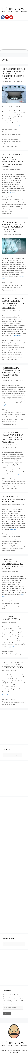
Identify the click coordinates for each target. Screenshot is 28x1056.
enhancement (11, 204)
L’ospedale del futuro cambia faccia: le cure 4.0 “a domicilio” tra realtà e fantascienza (14, 227)
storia (14, 209)
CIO (22, 199)
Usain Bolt (5, 211)
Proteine (15, 419)
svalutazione (6, 551)
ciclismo (17, 199)
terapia (17, 486)
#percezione (8, 536)
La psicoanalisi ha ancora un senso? (12, 618)
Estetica (12, 541)
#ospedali (5, 606)
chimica (22, 414)
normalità (19, 206)
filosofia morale (20, 204)
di (24, 343)
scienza (9, 144)
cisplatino (5, 417)
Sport (10, 209)
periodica (9, 419)
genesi (18, 702)
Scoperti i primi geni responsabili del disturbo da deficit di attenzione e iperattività (13, 303)
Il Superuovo (11, 206)
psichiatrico (12, 357)
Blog (5, 130)
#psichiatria (12, 606)
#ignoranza (7, 132)
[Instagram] (7, 17)
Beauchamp (5, 134)
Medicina (12, 700)
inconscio (17, 543)
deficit (21, 343)
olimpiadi (5, 209)
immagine (18, 541)
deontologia (21, 202)
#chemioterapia (8, 412)
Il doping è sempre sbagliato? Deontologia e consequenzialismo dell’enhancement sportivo (12, 161)
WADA (11, 211)
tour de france (20, 209)
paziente (14, 141)
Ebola (13, 702)
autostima (12, 539)
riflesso (9, 548)
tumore (14, 422)
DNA (13, 417)
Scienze (4, 422)
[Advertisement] (14, 35)
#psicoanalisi (8, 654)
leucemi (4, 139)
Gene (19, 350)
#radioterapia (18, 412)
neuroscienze (6, 355)
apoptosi (4, 414)
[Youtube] (11, 17)
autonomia (15, 132)
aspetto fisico (16, 536)
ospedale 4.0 (6, 288)
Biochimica (11, 414)
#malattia (7, 603)
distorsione (5, 541)
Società (14, 548)
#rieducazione (6, 483)
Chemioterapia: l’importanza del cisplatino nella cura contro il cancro (11, 373)
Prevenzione (10, 486)
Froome (4, 206)
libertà (10, 139)
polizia (4, 486)
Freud (18, 654)
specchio (19, 548)
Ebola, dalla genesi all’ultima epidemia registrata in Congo (13, 664)
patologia (13, 288)
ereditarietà (13, 350)
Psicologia (13, 479)
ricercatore (20, 357)
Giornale (15, 130)
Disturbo (4, 345)
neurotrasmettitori (16, 355)
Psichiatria (13, 340)
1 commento (8, 214)
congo (6, 702)
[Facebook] (3, 17)
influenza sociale (7, 546)
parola (22, 654)
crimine (14, 483)
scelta (4, 144)
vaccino (12, 704)
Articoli (13, 51)
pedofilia (22, 483)
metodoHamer (6, 141)
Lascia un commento (10, 146)
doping (4, 204)
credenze (15, 137)
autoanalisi (5, 539)
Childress (18, 134)
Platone (19, 141)
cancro (17, 414)
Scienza (12, 283)
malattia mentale (7, 352)
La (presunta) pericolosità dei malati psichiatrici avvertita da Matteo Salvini (13, 564)
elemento (18, 417)
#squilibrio (19, 606)
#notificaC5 (15, 481)
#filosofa (6, 199)
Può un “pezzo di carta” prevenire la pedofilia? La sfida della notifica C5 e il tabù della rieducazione (13, 438)
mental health (17, 352)
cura (20, 137)
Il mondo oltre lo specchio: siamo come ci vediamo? (13, 499)
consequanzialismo (8, 202)
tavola (9, 422)
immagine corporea (8, 543)
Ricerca (19, 288)
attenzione (12, 343)
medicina (15, 139)
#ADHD (6, 343)
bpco (5, 285)
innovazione (14, 285)
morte (4, 419)
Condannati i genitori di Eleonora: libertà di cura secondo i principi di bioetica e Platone (14, 74)
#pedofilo (22, 481)
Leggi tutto (20, 125)
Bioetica (12, 134)
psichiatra (5, 357)
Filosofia (9, 130)
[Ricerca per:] (14, 944)
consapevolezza (7, 137)
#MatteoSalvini (14, 603)
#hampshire (7, 481)
